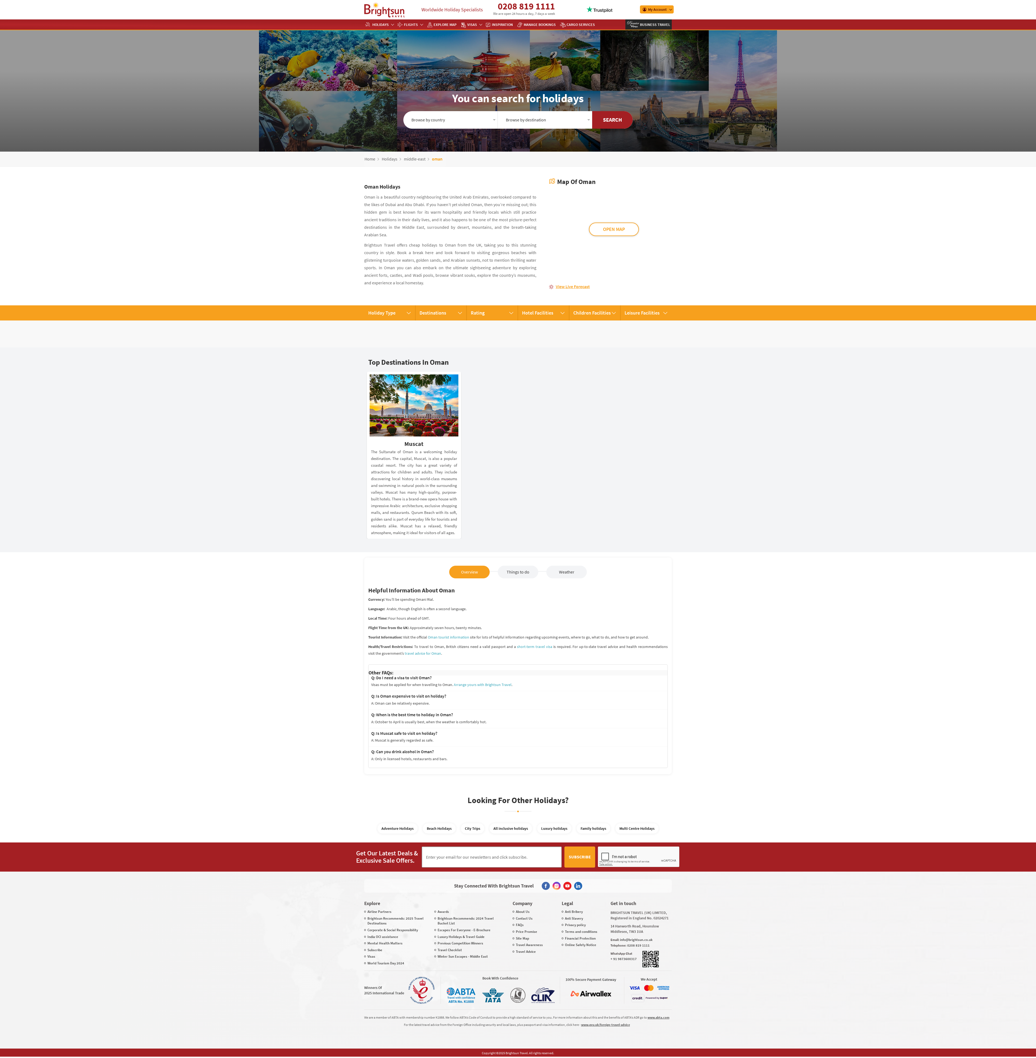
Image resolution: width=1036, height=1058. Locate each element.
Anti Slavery (574, 918)
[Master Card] (648, 988)
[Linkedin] (578, 886)
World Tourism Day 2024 (385, 963)
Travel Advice (526, 951)
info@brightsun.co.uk (636, 939)
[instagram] (557, 886)
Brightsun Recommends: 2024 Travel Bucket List (466, 921)
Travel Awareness (529, 945)
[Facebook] (546, 886)
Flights (411, 24)
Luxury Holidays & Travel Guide (461, 936)
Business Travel (654, 24)
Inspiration (502, 24)
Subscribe (580, 856)
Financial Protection (580, 938)
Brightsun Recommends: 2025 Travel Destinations (395, 921)
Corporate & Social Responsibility (392, 930)
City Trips (472, 828)
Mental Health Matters (385, 943)
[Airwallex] (591, 994)
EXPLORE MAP (445, 24)
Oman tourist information (448, 637)
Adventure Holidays (397, 828)
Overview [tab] (469, 572)
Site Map (522, 938)
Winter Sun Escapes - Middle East (463, 956)
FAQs (520, 925)
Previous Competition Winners (460, 943)
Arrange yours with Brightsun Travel (483, 684)
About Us (523, 911)
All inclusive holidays (510, 828)
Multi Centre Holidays (637, 828)
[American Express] (663, 988)
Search (612, 119)
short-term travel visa (534, 646)
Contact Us (524, 918)
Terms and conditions (581, 931)
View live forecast (573, 286)
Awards (443, 911)
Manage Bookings (540, 24)
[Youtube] (567, 886)
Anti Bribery (574, 911)
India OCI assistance (382, 936)
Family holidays (593, 828)
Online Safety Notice (580, 945)
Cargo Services (581, 24)
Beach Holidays (439, 828)
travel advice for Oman (423, 653)
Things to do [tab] (518, 572)
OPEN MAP (614, 229)
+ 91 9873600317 (624, 959)
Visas (472, 24)
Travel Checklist (450, 950)
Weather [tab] (566, 572)
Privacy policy (575, 925)
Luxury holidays (554, 828)
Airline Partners (379, 911)
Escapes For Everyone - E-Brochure (464, 930)
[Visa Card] (634, 988)
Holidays (380, 24)
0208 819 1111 (526, 6)
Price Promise (526, 931)
